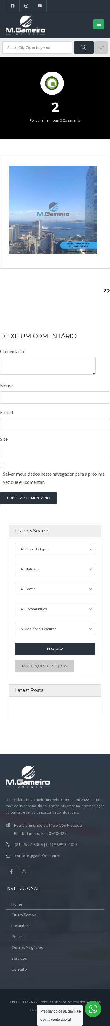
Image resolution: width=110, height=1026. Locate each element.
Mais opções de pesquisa (44, 665)
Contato (19, 969)
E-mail (6, 412)
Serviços (19, 958)
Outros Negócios (27, 947)
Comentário (12, 351)
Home (16, 903)
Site (4, 439)
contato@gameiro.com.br (38, 855)
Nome (6, 385)
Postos (18, 936)
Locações (20, 925)
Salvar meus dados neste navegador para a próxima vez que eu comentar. (54, 478)
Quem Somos (23, 914)
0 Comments (70, 120)
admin (41, 120)
